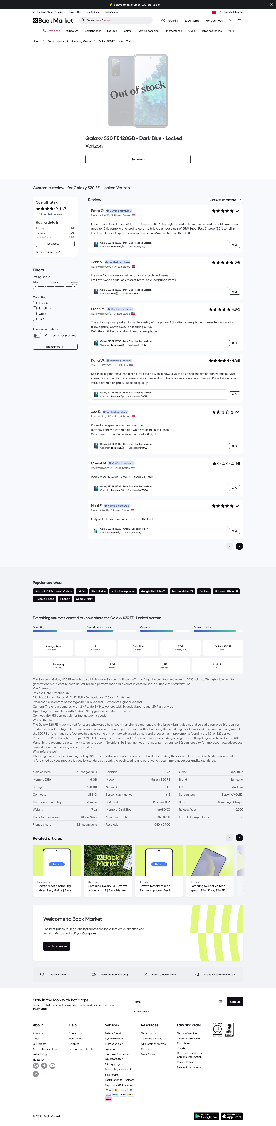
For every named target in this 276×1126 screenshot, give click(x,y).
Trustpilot (38, 1059)
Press (36, 1038)
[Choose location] (217, 12)
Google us (89, 933)
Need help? (192, 20)
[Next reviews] (239, 546)
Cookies (182, 1048)
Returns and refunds (81, 1049)
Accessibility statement (47, 1049)
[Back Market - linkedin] (36, 1074)
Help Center (76, 1038)
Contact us (75, 1033)
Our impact (39, 1043)
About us (38, 1033)
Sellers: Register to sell (118, 1069)
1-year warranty (114, 1038)
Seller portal (112, 1074)
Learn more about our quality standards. (188, 760)
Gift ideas (146, 1049)
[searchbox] (118, 20)
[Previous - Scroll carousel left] (229, 837)
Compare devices (151, 1038)
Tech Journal (148, 1033)
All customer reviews (153, 1043)
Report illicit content (189, 1067)
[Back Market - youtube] (52, 1066)
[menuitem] (93, 31)
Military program (114, 1064)
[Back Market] (53, 20)
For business (214, 20)
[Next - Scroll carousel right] (239, 837)
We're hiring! (40, 1054)
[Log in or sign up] (230, 20)
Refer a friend (113, 1033)
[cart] (239, 20)
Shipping (74, 1043)
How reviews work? (50, 252)
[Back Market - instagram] (36, 1066)
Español (239, 12)
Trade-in (110, 1049)
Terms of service (187, 1033)
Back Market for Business (119, 1080)
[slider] (35, 286)
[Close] (271, 4)
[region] (138, 871)
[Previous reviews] (229, 546)
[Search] (83, 20)
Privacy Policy (185, 1062)
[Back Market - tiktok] (44, 1066)
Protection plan (114, 1043)
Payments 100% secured (119, 1085)
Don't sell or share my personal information (189, 1054)
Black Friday (148, 1054)
